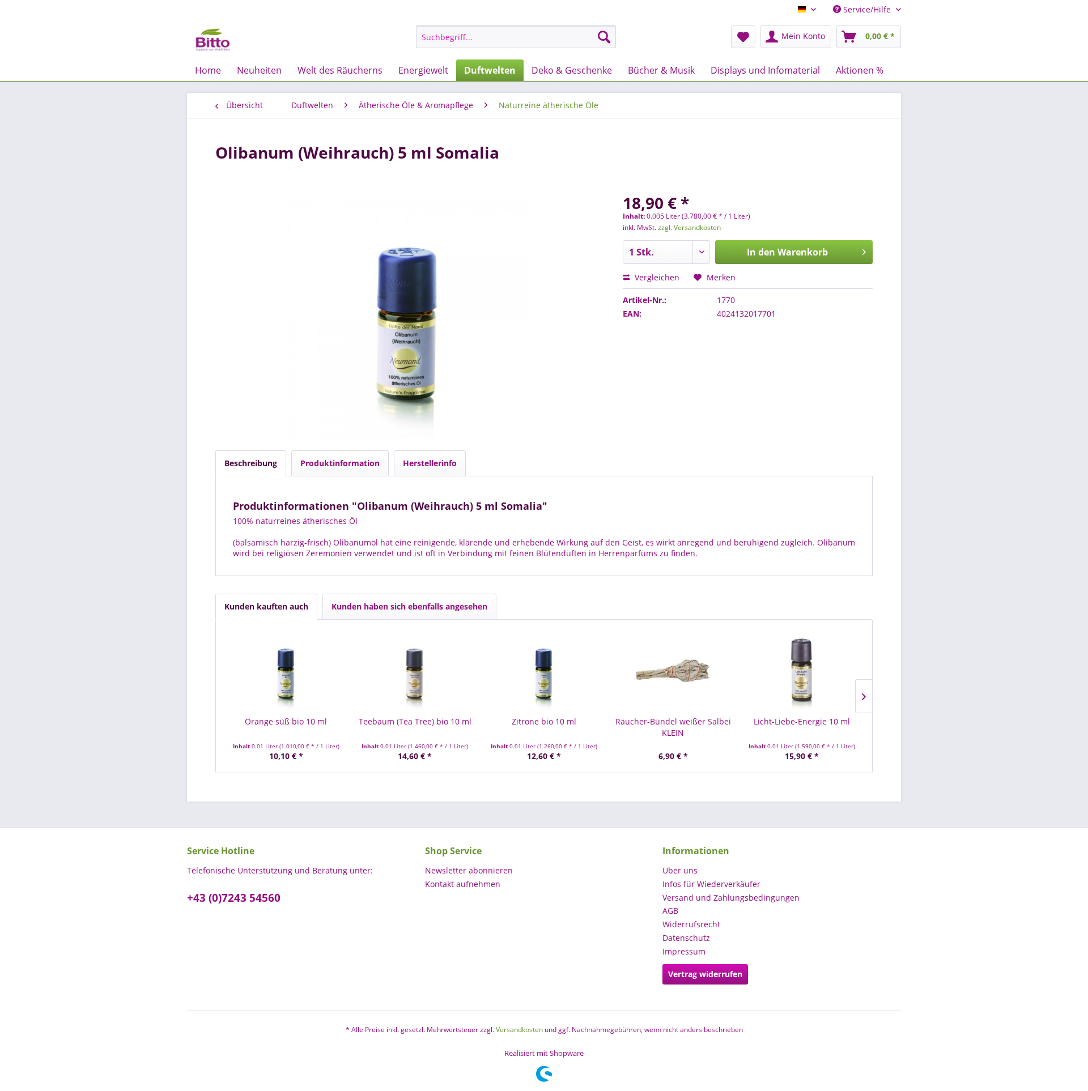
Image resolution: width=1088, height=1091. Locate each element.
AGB (670, 910)
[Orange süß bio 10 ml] (286, 670)
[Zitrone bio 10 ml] (544, 670)
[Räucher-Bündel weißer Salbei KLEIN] (673, 670)
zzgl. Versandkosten (689, 227)
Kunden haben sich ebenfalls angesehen (409, 606)
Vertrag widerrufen (705, 974)
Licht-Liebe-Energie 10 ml (802, 721)
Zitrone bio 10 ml (544, 721)
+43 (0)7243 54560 (233, 897)
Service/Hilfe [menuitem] (867, 9)
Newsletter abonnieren (469, 870)
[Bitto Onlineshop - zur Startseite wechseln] (213, 39)
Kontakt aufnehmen (462, 884)
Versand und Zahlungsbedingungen (731, 897)
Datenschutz (686, 937)
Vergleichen (655, 277)
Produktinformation (340, 463)
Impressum (684, 951)
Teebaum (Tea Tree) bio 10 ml (415, 721)
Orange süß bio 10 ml (286, 721)
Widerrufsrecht (691, 924)
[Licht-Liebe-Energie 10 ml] (802, 670)
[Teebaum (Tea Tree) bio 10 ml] (415, 670)
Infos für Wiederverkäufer (711, 884)
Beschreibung (250, 463)
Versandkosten (519, 1029)
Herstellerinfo (430, 463)
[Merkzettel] (743, 36)
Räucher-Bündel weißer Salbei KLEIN (673, 727)
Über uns (680, 870)
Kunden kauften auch (266, 606)
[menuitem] (516, 36)
